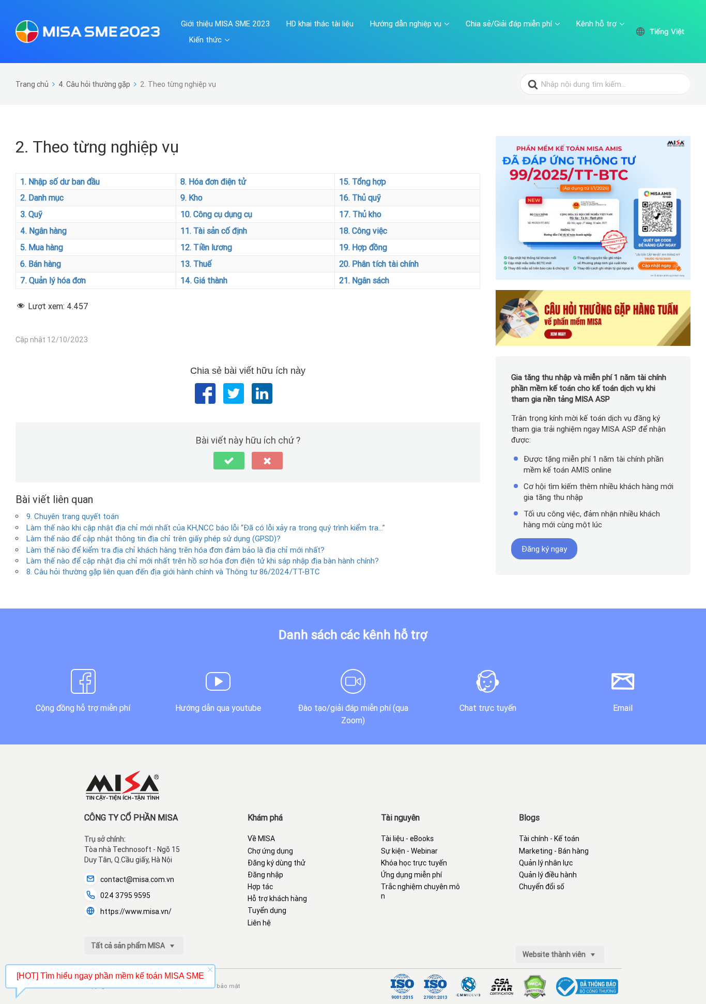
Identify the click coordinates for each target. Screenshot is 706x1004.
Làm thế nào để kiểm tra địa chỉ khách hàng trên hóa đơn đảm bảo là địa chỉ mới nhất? (175, 550)
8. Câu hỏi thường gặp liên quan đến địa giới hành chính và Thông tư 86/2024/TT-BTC (173, 571)
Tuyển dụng (267, 910)
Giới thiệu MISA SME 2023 (225, 23)
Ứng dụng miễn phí (411, 874)
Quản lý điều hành (548, 874)
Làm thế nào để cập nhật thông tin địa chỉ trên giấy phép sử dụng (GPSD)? (153, 538)
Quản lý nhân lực (546, 863)
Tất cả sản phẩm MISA (128, 945)
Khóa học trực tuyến (414, 863)
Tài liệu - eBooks (407, 838)
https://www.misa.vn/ (136, 911)
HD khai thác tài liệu (320, 23)
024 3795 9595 (125, 895)
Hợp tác (260, 886)
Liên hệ (259, 922)
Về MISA (261, 838)
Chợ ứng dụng (270, 851)
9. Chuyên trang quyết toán (72, 516)
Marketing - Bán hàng (554, 851)
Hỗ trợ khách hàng (277, 898)
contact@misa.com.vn (137, 879)
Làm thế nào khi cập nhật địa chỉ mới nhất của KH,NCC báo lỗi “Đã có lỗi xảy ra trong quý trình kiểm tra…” (205, 528)
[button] (228, 460)
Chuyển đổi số (541, 886)
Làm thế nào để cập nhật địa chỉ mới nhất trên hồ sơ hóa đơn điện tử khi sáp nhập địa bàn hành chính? (202, 561)
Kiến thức (205, 39)
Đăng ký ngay (544, 549)
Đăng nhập (265, 874)
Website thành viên (555, 954)
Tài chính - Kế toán (549, 838)
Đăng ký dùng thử (276, 863)
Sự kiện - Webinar (409, 851)
